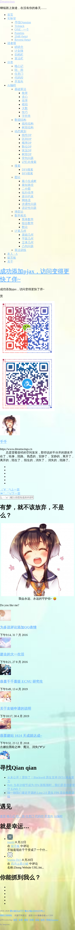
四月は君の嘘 (19, 863)
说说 (37, 920)
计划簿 (19, 50)
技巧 (25, 112)
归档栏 (19, 54)
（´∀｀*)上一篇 (10, 489)
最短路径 (27, 184)
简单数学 (27, 219)
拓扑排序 (27, 192)
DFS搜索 (27, 169)
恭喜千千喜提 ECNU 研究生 (21, 681)
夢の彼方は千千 (17, 911)
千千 (3, 442)
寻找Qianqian (23, 22)
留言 (26, 920)
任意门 (19, 73)
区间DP (26, 138)
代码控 (19, 77)
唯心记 (19, 66)
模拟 (25, 104)
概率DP (26, 142)
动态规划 (20, 131)
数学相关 (20, 215)
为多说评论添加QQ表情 (18, 627)
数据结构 (20, 119)
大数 (25, 108)
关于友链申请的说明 (15, 708)
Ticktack (19, 26)
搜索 (17, 165)
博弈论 (19, 211)
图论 (17, 177)
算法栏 (19, 58)
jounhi (11, 842)
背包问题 (27, 158)
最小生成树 (29, 181)
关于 (10, 261)
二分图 (26, 188)
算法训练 (20, 250)
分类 (10, 62)
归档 (32, 920)
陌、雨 (19, 70)
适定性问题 (29, 207)
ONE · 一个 (22, 29)
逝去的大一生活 (12, 654)
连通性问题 (29, 204)
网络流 (26, 200)
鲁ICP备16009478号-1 (35, 911)
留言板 (11, 257)
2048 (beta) (21, 36)
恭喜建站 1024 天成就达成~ (21, 736)
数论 (25, 227)
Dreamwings (7, 1)
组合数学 (27, 223)
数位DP (26, 146)
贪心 (25, 96)
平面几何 (27, 238)
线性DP (26, 135)
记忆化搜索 (29, 161)
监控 (43, 920)
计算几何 (20, 230)
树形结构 (27, 127)
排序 (25, 100)
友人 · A (12, 253)
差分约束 (27, 196)
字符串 (26, 115)
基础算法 (20, 89)
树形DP (26, 154)
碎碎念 (19, 47)
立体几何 (27, 242)
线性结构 (27, 123)
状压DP (26, 150)
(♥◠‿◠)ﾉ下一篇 (10, 493)
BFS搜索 (27, 173)
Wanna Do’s (14, 859)
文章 (21, 920)
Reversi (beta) (23, 39)
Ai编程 (11, 85)
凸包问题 (27, 246)
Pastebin (19, 33)
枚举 (25, 92)
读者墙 (11, 43)
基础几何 (27, 234)
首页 (10, 14)
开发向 (19, 81)
